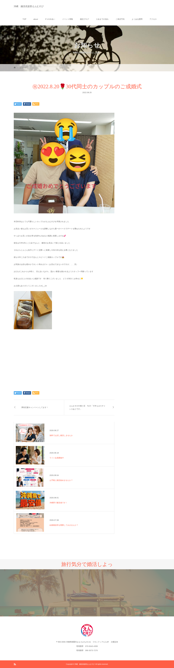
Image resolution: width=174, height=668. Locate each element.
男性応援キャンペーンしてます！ (34, 407)
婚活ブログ (84, 19)
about (35, 19)
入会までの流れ (102, 19)
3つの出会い (50, 19)
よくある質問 (137, 19)
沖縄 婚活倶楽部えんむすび (29, 6)
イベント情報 (67, 19)
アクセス (153, 19)
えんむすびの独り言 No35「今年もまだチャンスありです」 (87, 407)
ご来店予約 (120, 19)
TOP (24, 19)
